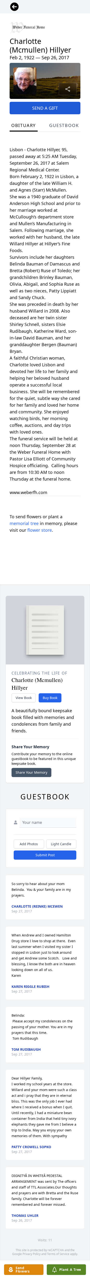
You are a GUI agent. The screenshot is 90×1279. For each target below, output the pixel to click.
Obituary (23, 125)
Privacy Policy (32, 1254)
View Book (24, 697)
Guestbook (64, 125)
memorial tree (24, 523)
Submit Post (45, 855)
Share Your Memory (31, 772)
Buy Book (50, 697)
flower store (39, 530)
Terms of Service (58, 1254)
